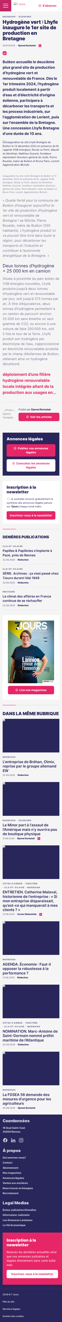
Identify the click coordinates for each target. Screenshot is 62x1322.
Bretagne (9, 591)
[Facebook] (5, 1140)
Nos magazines (12, 1172)
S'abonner (49, 5)
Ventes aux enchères (15, 1183)
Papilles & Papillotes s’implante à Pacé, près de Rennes (27, 553)
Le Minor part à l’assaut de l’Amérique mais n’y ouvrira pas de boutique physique (30, 829)
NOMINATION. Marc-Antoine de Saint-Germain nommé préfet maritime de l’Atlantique (30, 1035)
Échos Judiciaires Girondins (19, 1209)
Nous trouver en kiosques (18, 1188)
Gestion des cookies (13, 1316)
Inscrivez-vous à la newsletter (31, 515)
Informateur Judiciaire (16, 1215)
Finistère (32, 883)
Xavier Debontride (27, 914)
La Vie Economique (14, 1225)
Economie (25, 16)
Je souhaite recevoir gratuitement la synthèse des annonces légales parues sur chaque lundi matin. (30, 502)
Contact (7, 1162)
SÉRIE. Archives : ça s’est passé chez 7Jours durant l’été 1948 (31, 576)
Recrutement (11, 1193)
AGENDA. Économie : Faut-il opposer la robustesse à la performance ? (27, 968)
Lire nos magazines (33, 690)
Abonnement (10, 1167)
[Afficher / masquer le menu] (5, 5)
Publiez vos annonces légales (33, 450)
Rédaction (23, 559)
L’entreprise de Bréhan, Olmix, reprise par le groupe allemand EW (29, 766)
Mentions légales (11, 1309)
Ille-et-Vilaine (13, 546)
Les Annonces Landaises (17, 1220)
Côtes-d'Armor (13, 883)
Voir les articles (41, 417)
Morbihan (9, 16)
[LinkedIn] (13, 1140)
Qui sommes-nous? (14, 1157)
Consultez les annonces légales (33, 465)
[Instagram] (21, 1140)
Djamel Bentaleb (27, 45)
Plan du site (8, 1301)
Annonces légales (13, 1178)
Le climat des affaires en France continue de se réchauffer (27, 598)
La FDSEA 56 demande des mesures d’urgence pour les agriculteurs (27, 1099)
